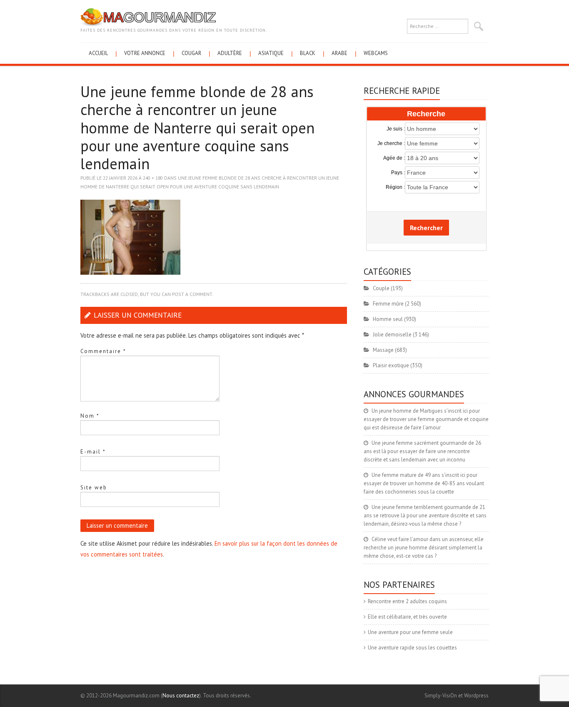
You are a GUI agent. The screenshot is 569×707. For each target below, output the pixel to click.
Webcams (376, 53)
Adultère (229, 53)
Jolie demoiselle (392, 334)
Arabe (339, 53)
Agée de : (394, 158)
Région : (395, 187)
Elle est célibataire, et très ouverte (407, 616)
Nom (90, 415)
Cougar (191, 53)
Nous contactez (180, 695)
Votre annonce (144, 53)
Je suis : (396, 129)
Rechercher (426, 227)
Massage (383, 350)
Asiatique (271, 53)
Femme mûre (388, 303)
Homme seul (388, 319)
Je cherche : (391, 143)
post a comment (192, 294)
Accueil (98, 53)
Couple (381, 288)
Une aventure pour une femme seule (410, 632)
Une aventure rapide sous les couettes (412, 647)
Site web (93, 487)
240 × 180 (153, 178)
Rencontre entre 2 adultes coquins (407, 601)
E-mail (93, 451)
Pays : (398, 172)
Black (307, 53)
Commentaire (103, 351)
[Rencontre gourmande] (148, 17)
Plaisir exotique (391, 365)
